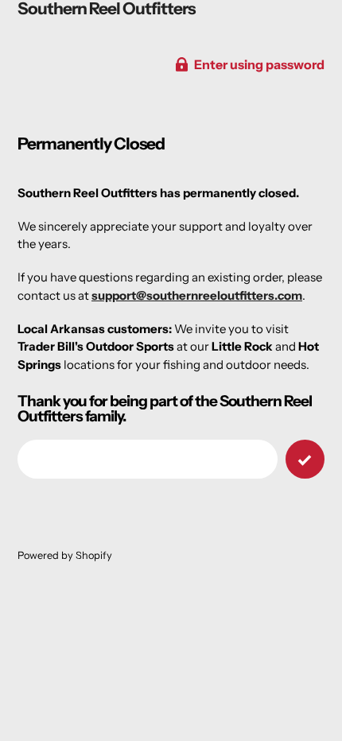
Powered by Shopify (64, 555)
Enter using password (259, 64)
